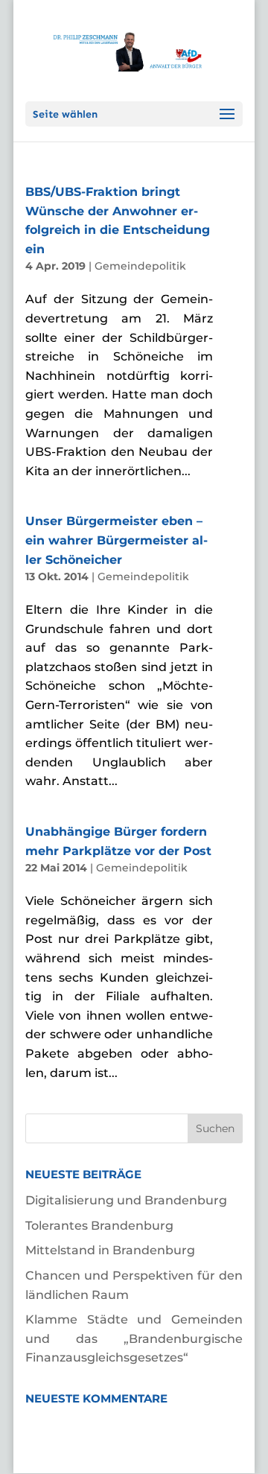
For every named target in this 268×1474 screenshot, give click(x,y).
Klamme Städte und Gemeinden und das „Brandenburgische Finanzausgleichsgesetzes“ (134, 1338)
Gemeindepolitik (140, 266)
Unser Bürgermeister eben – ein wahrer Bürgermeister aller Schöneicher (116, 540)
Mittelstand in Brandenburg (110, 1250)
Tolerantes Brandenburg (99, 1226)
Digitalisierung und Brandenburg (126, 1200)
